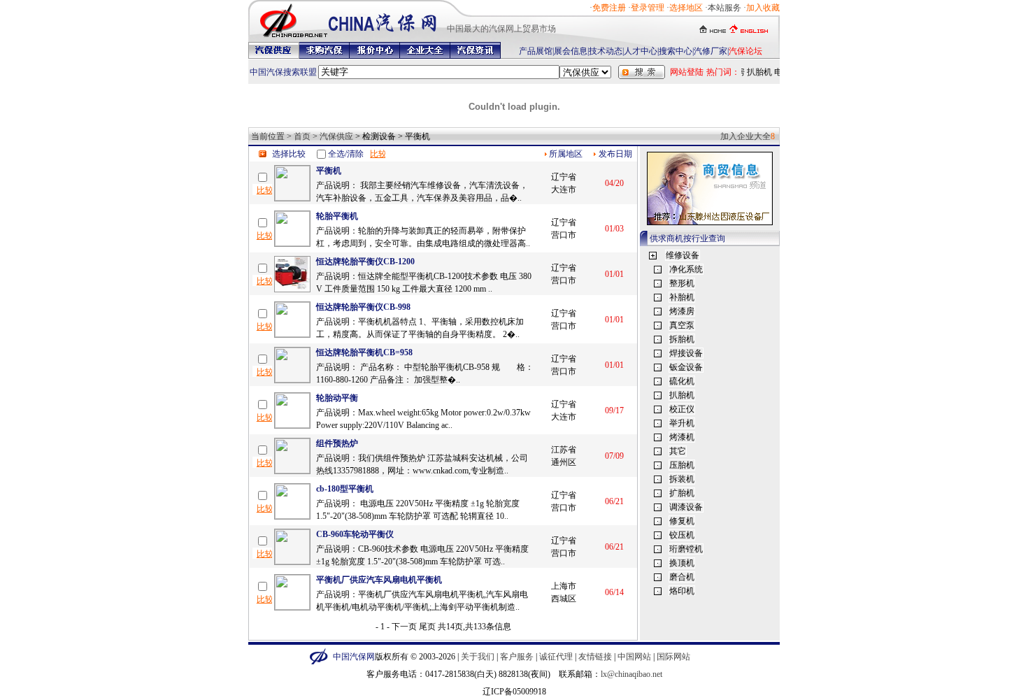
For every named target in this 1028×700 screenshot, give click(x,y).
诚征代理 (556, 657)
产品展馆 (535, 51)
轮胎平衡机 (337, 216)
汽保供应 (336, 136)
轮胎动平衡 (337, 398)
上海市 (563, 586)
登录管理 (647, 8)
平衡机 (328, 171)
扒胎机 (757, 72)
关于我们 (477, 657)
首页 (302, 136)
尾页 (427, 626)
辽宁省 (563, 177)
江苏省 (563, 450)
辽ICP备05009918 (514, 692)
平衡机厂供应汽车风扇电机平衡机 (379, 580)
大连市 (563, 189)
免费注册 (609, 8)
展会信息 (570, 51)
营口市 (563, 235)
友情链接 (595, 657)
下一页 (404, 626)
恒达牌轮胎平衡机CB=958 (364, 352)
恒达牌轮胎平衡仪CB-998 (363, 307)
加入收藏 (763, 8)
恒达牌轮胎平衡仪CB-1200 (365, 261)
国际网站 (673, 657)
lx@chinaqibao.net (631, 674)
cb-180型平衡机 (344, 489)
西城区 (563, 598)
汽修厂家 (710, 51)
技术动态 (605, 51)
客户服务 (517, 657)
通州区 (563, 462)
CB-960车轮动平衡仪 (355, 534)
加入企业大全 (745, 136)
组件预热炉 (337, 443)
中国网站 (634, 657)
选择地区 (686, 8)
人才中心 (640, 51)
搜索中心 (675, 51)
